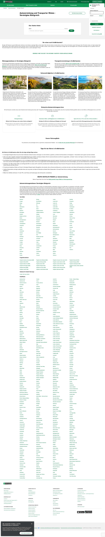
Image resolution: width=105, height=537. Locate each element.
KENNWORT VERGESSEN (96, 27)
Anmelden (96, 24)
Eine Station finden (85, 1)
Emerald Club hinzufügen (96, 34)
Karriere (49, 2)
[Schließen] (31, 523)
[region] (17, 528)
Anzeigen (100, 15)
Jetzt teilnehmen (96, 30)
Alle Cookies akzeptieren (26, 533)
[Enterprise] (7, 2)
